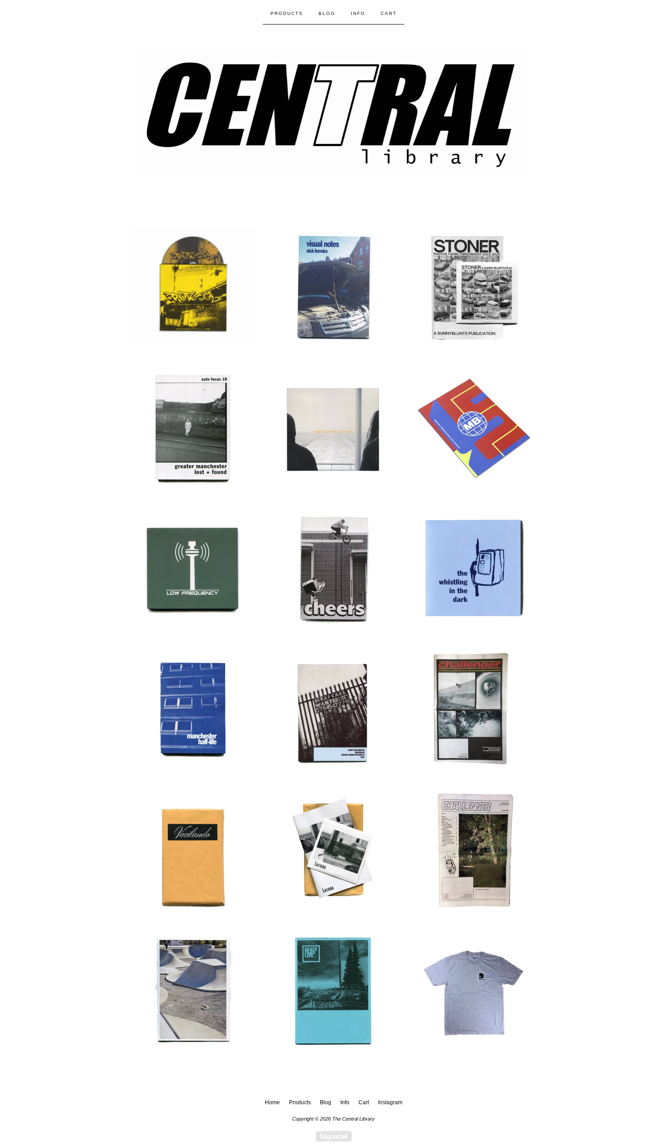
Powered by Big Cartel (334, 1136)
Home (272, 1102)
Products (286, 13)
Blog (327, 13)
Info (358, 13)
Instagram (390, 1102)
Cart (389, 13)
